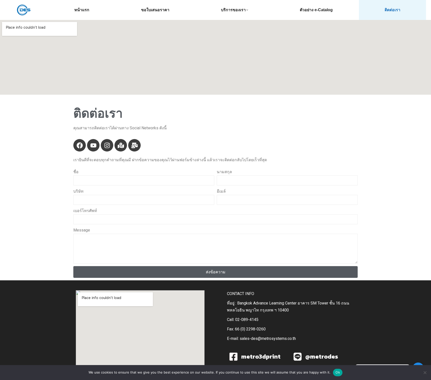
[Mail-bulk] (134, 145)
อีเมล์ (221, 191)
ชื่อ (76, 171)
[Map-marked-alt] (120, 145)
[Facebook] (79, 145)
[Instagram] (107, 145)
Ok (337, 372)
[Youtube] (93, 145)
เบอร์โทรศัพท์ (85, 210)
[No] (424, 372)
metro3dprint (261, 356)
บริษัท (78, 191)
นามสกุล (224, 171)
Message (81, 230)
